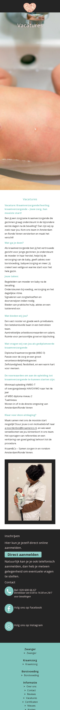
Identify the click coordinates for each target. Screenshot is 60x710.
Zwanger (31, 653)
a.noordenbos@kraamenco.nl (21, 428)
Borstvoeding (31, 675)
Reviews (31, 694)
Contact (31, 690)
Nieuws (31, 705)
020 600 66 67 (27, 590)
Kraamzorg (31, 664)
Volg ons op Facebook (28, 607)
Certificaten (31, 701)
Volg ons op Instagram (28, 625)
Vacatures (31, 698)
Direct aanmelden (23, 554)
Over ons (31, 686)
